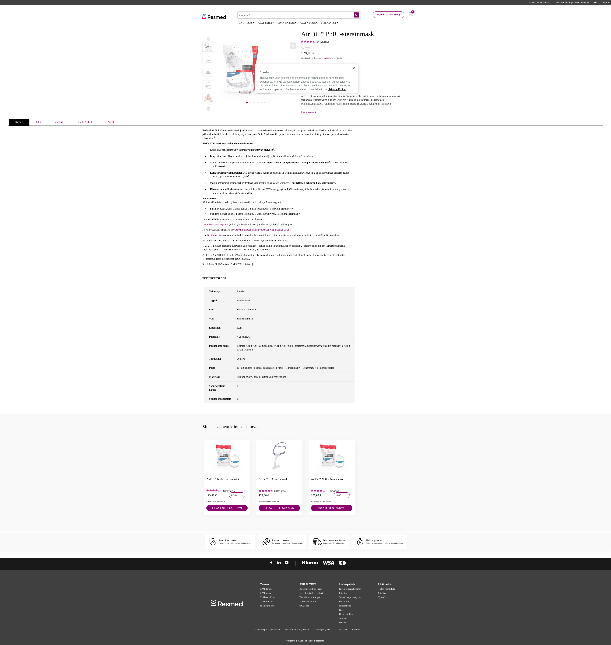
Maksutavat (344, 601)
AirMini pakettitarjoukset (310, 589)
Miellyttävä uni (267, 606)
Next (208, 109)
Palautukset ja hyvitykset (350, 597)
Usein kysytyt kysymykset (311, 593)
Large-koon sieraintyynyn (215, 224)
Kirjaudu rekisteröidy (388, 14)
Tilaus (341, 610)
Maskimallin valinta (308, 601)
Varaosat (58, 122)
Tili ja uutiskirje (346, 614)
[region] (306, 78)
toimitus (325, 58)
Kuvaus (19, 122)
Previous (208, 39)
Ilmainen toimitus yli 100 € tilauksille (572, 2)
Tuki (596, 2)
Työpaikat (382, 597)
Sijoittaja (382, 593)
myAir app (304, 606)
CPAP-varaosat (267, 601)
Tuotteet (342, 622)
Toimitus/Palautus (85, 122)
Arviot (110, 122)
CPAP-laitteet (266, 589)
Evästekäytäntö (341, 629)
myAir (606, 2)
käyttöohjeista (214, 235)
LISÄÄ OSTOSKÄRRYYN (227, 508)
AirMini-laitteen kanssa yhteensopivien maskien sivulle (263, 229)
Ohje (38, 122)
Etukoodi (343, 618)
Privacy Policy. (337, 89)
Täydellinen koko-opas (309, 597)
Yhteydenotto (345, 606)
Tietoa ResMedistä (386, 589)
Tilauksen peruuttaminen (538, 2)
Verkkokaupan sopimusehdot (267, 629)
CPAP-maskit (266, 593)
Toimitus (343, 593)
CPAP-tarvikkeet (267, 597)
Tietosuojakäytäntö (321, 629)
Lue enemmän (309, 112)
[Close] (353, 68)
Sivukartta (356, 629)
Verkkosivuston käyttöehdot (296, 629)
